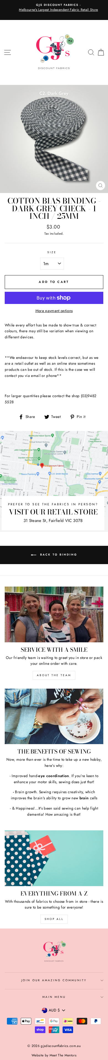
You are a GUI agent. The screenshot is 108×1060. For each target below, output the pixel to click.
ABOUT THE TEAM (54, 675)
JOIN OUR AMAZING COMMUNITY (54, 980)
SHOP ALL (54, 919)
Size (51, 252)
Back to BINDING (57, 555)
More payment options (54, 310)
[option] (54, 8)
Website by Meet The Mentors (54, 1055)
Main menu (54, 997)
